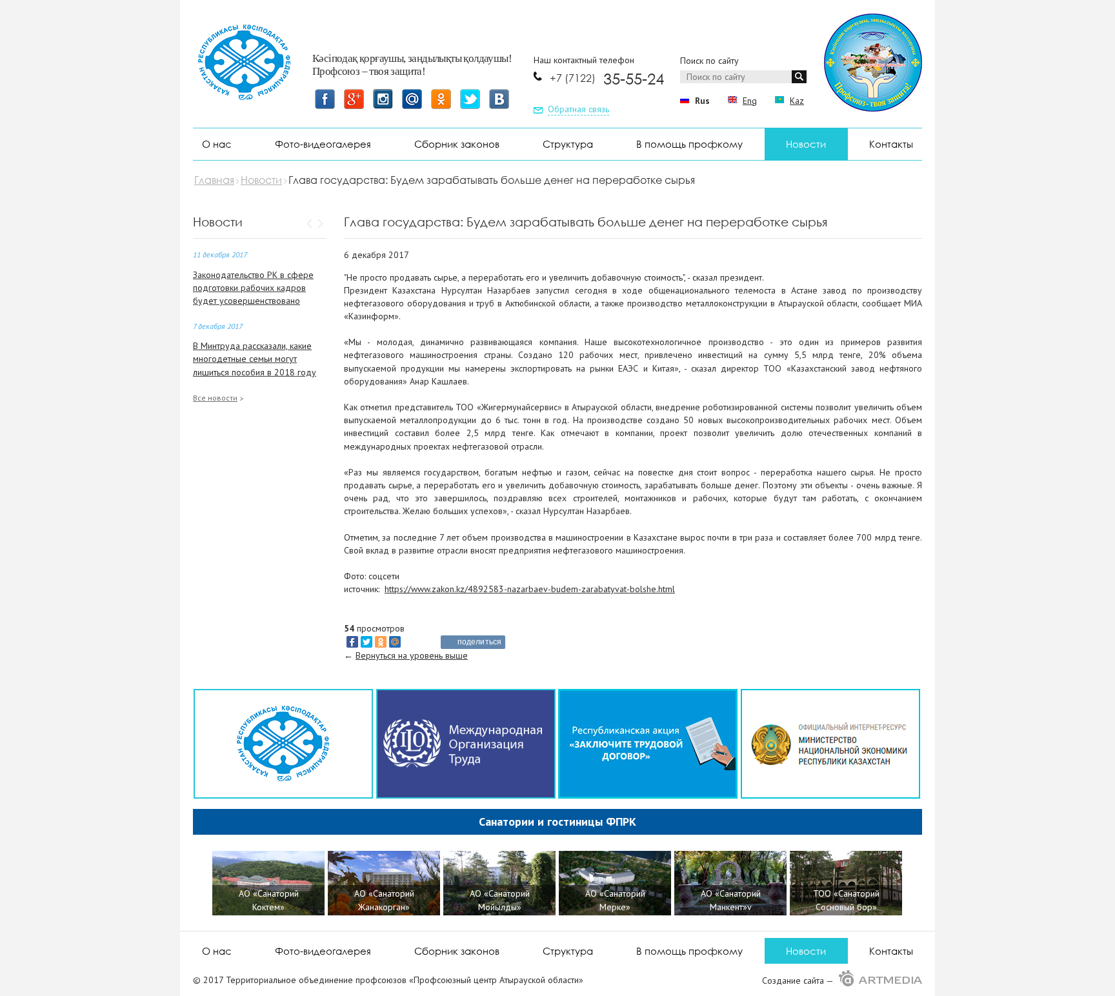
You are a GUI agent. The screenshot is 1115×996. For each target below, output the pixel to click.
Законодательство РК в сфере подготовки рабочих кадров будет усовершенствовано (253, 287)
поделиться (479, 641)
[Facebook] (352, 642)
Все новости (215, 398)
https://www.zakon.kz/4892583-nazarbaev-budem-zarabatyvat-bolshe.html (530, 589)
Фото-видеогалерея (323, 143)
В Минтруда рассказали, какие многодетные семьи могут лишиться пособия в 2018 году (254, 358)
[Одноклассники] (381, 642)
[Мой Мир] (395, 642)
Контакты (891, 143)
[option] (270, 885)
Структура (568, 143)
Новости (806, 143)
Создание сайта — (799, 980)
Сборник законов (456, 143)
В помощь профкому (689, 143)
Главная (214, 180)
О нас (217, 143)
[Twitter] (366, 642)
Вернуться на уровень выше (412, 655)
